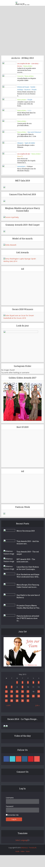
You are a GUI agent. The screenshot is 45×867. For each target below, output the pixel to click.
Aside (17, 851)
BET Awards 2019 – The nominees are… (26, 560)
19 (39, 691)
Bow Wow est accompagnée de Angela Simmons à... (26, 161)
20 (6, 696)
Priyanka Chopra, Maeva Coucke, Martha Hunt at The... (28, 606)
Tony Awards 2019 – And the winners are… (28, 542)
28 (12, 701)
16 (22, 691)
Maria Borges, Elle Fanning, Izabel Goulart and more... (28, 586)
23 (22, 696)
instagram (24, 759)
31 (28, 701)
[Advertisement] (22, 30)
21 (12, 696)
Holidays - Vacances (23, 90)
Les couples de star (23, 64)
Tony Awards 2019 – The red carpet (28, 553)
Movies (19, 66)
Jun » (37, 705)
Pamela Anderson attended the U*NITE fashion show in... (28, 618)
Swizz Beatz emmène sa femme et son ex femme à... (26, 94)
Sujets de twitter (30, 143)
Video (23, 851)
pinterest (31, 759)
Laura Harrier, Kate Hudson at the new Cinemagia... (28, 568)
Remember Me (13, 815)
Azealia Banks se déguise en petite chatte (26, 79)
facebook (6, 759)
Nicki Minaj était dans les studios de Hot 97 (26, 114)
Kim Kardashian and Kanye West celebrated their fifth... (28, 575)
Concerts (20, 76)
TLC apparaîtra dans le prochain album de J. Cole (26, 135)
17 (28, 691)
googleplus (18, 759)
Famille (33, 87)
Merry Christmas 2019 (26, 531)
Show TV (20, 156)
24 (28, 696)
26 (39, 696)
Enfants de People (23, 87)
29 (17, 701)
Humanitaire (21, 166)
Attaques (20, 143)
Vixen (28, 851)
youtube (37, 759)
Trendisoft (32, 848)
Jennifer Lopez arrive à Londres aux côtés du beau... (26, 104)
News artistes (27, 66)
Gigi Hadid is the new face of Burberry (28, 596)
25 (33, 696)
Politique (30, 166)
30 (22, 701)
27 (6, 701)
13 (6, 691)
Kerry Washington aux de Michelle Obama (26, 170)
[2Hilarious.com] (22, 3)
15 (17, 691)
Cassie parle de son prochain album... (24, 124)
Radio (29, 110)
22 (17, 696)
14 (12, 691)
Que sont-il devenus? (34, 132)
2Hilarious (24, 848)
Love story (35, 64)
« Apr (8, 705)
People (34, 90)
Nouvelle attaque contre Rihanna (25, 146)
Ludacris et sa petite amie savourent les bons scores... (26, 70)
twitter (12, 759)
